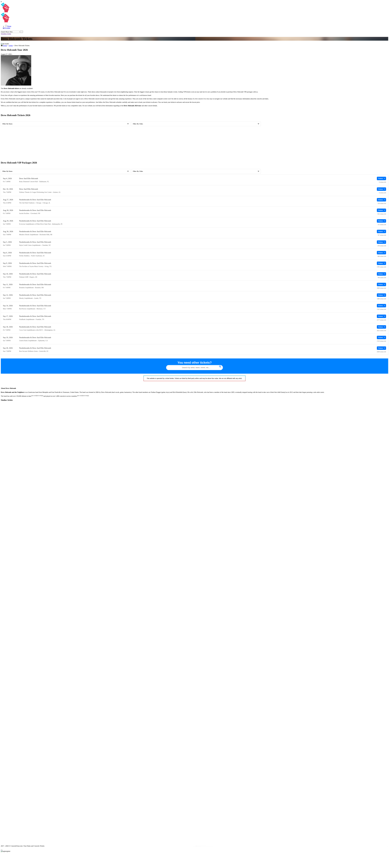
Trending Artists (6, 34)
